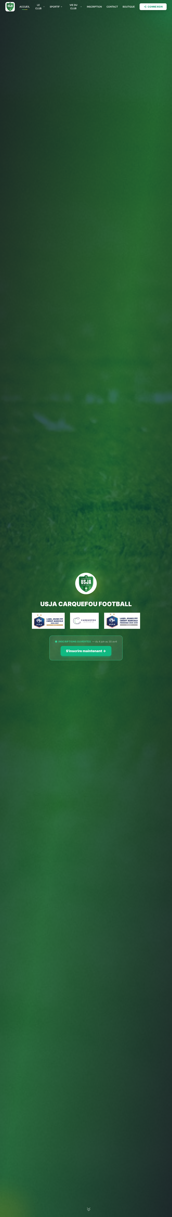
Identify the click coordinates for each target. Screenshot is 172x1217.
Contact (112, 6)
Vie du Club (73, 7)
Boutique (129, 6)
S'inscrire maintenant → (86, 651)
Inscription (94, 6)
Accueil (24, 6)
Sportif (55, 6)
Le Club (38, 7)
